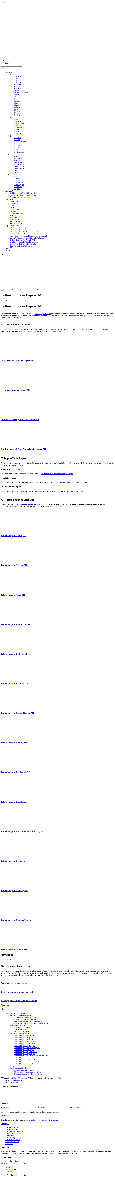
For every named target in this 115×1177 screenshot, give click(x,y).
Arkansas (17, 82)
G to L (12, 97)
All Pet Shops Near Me (13, 1134)
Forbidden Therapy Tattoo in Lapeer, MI (20, 419)
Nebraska (17, 138)
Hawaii (17, 101)
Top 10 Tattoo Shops (12, 226)
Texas (16, 172)
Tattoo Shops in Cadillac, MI (14, 890)
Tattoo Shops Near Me (43, 314)
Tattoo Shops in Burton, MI (14, 861)
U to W (12, 175)
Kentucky (17, 113)
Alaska (16, 78)
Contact (8, 250)
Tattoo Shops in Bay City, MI (14, 683)
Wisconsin (18, 187)
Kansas (17, 111)
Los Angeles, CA (16, 213)
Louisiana (17, 115)
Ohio (16, 156)
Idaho (16, 103)
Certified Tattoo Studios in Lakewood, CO (25, 234)
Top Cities (9, 199)
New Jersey (18, 144)
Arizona (17, 80)
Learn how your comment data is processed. (44, 1120)
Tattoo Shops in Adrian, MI (13, 535)
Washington (18, 183)
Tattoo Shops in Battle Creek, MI (16, 654)
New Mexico (19, 146)
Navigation (14, 1066)
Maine (16, 119)
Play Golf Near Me (12, 1142)
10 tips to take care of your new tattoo (23, 195)
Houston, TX (14, 209)
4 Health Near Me (11, 1130)
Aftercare (8, 191)
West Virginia (19, 185)
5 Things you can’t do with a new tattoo (24, 193)
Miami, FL (14, 215)
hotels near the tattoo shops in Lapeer (72, 482)
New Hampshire (20, 142)
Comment (4, 1104)
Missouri (17, 131)
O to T (12, 154)
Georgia (17, 99)
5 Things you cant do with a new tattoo (19, 1000)
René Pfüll (9, 1144)
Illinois (16, 105)
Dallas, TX (14, 207)
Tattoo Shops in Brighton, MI (14, 802)
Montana (17, 133)
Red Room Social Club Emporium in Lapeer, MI (23, 449)
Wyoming (17, 189)
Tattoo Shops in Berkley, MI (14, 743)
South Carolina (19, 166)
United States (23, 1078)
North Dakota (19, 152)
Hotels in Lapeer (20, 1029)
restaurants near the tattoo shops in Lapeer (57, 474)
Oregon (17, 160)
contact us (104, 329)
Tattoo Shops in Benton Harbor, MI (17, 713)
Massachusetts (19, 123)
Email (37, 1108)
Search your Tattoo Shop (10, 1161)
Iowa (16, 109)
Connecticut (18, 89)
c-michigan (38, 1078)
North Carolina (19, 150)
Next (10, 959)
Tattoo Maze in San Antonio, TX (21, 246)
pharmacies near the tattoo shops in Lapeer (74, 491)
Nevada (17, 140)
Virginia (17, 181)
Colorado (17, 86)
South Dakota (19, 168)
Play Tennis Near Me (12, 1140)
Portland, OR (14, 219)
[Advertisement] (57, 272)
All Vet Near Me (11, 1136)
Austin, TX (14, 201)
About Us (8, 248)
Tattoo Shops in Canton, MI (14, 950)
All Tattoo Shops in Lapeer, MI (21, 1015)
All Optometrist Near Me (14, 1132)
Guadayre (5, 1124)
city (53, 1078)
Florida (16, 95)
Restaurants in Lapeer (22, 1027)
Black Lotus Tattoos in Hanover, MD (23, 244)
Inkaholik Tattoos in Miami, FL (21, 228)
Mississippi (18, 129)
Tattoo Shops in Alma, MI (13, 595)
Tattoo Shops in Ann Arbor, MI (15, 624)
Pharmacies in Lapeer (22, 1031)
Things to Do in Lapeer (18, 1025)
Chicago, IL (14, 205)
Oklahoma (18, 158)
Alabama (17, 76)
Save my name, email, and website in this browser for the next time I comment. (31, 1112)
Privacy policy (10, 1171)
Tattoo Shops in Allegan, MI (14, 565)
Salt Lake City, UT (16, 221)
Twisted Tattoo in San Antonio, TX (22, 240)
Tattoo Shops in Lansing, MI (13, 1080)
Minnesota (18, 127)
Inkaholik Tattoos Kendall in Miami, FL (24, 232)
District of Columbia (21, 93)
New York (18, 148)
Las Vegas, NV (15, 211)
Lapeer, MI (44, 329)
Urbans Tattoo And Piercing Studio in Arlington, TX (28, 238)
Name (3, 1108)
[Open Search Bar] (2, 61)
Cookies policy (10, 1169)
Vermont (17, 179)
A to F (12, 74)
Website (72, 1108)
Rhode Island (19, 164)
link (77, 1153)
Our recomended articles (18, 1068)
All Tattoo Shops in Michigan (20, 1033)
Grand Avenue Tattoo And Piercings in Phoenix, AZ (28, 236)
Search (25, 1163)
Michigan (17, 125)
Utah (16, 177)
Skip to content (6, 2)
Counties (8, 72)
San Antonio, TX (16, 223)
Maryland (17, 121)
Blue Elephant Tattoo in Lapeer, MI (17, 360)
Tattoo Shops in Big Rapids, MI (15, 772)
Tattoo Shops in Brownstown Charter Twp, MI (22, 831)
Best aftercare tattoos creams (20, 197)
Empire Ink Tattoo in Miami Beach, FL (24, 242)
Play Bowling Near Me (13, 1138)
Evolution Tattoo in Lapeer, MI (15, 390)
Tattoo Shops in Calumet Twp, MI (16, 920)
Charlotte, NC (15, 203)
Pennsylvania (19, 162)
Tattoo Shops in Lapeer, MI (15, 1013)
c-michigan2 (47, 1078)
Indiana (17, 107)
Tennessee (18, 170)
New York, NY (15, 217)
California (17, 84)
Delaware (17, 91)
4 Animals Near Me (12, 1127)
